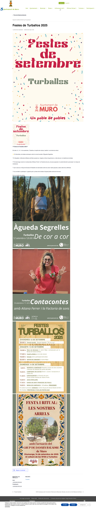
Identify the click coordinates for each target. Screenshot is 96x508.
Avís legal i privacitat (25, 498)
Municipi (42, 8)
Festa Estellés (17, 492)
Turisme (81, 8)
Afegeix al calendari (20, 470)
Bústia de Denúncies (43, 498)
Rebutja (73, 504)
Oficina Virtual (71, 8)
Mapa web (34, 498)
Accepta (65, 504)
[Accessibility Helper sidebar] (1, 9)
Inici (27, 8)
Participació (90, 8)
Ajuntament (33, 8)
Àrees (50, 8)
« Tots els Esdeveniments (19, 15)
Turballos (27, 479)
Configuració (83, 504)
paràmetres (7, 506)
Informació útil (59, 8)
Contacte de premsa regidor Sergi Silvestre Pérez (63, 498)
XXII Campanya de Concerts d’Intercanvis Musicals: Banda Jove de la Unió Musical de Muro (59, 492)
